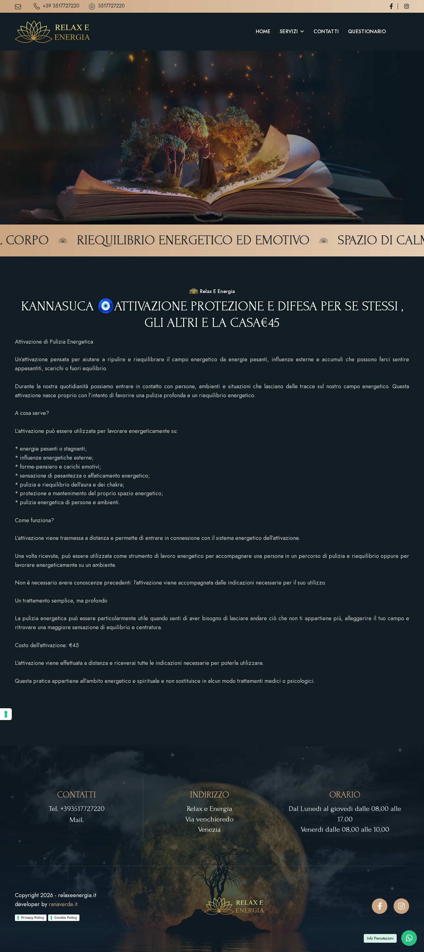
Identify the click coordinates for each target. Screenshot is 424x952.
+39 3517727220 (61, 6)
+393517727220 (82, 808)
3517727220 (111, 6)
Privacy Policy (32, 917)
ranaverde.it (63, 904)
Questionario (367, 31)
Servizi (289, 31)
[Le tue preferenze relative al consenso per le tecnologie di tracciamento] (6, 714)
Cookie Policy (65, 917)
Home (263, 31)
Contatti (326, 31)
